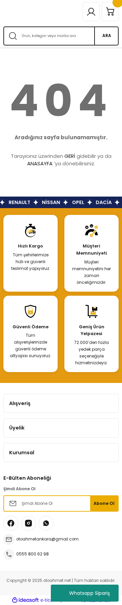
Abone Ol (104, 503)
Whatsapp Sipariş (89, 593)
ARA (106, 35)
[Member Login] (91, 11)
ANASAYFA (40, 163)
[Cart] (110, 11)
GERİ (69, 156)
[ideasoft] (25, 600)
